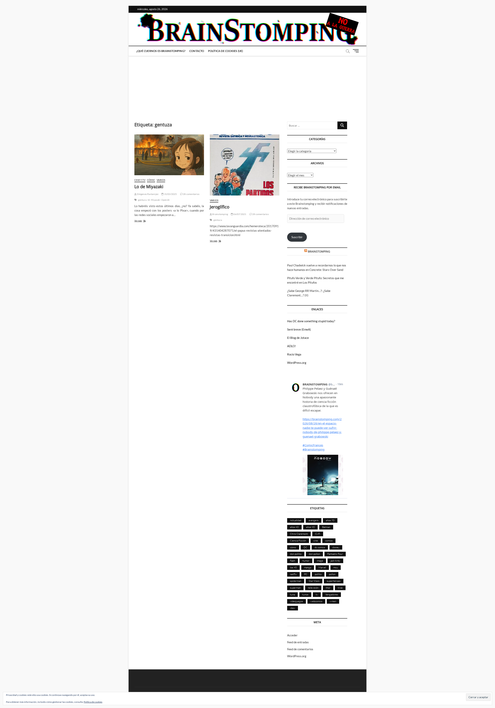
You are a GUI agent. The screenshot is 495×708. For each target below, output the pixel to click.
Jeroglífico (219, 207)
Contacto (196, 51)
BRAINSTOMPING (319, 251)
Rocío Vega (294, 354)
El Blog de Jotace (298, 337)
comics (329, 540)
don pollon (314, 553)
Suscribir (297, 237)
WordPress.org (296, 362)
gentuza (142, 199)
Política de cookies (93, 701)
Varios (161, 179)
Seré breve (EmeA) (299, 329)
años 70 (330, 520)
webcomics (316, 601)
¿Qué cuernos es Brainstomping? (160, 51)
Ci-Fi (317, 533)
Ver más (142, 221)
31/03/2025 (170, 194)
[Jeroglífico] (244, 164)
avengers (313, 520)
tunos (305, 594)
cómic (293, 547)
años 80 (294, 527)
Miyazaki (155, 199)
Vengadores (331, 594)
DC (305, 547)
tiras (340, 587)
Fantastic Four (335, 553)
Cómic (151, 179)
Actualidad (295, 520)
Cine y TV (139, 179)
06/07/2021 (239, 214)
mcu (335, 567)
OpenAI (165, 199)
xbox (292, 607)
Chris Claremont (299, 533)
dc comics (320, 547)
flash (292, 560)
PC (305, 574)
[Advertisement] (247, 85)
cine (315, 540)
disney (335, 547)
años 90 (310, 527)
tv (317, 594)
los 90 (293, 567)
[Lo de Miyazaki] (169, 154)
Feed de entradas (298, 642)
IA (149, 199)
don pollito (295, 553)
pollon (332, 574)
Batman (326, 527)
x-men (333, 601)
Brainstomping (220, 214)
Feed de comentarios (300, 649)
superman (295, 587)
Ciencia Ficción (298, 540)
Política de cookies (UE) (225, 51)
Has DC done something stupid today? (311, 321)
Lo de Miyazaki (148, 186)
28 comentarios (191, 194)
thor (328, 587)
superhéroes (334, 580)
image (320, 560)
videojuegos (296, 601)
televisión (313, 587)
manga (307, 567)
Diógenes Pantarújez (148, 194)
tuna (292, 594)
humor (305, 560)
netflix (293, 574)
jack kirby (335, 560)
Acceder (292, 635)
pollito (318, 574)
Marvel (322, 567)
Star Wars (314, 580)
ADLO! (291, 346)
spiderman (295, 580)
